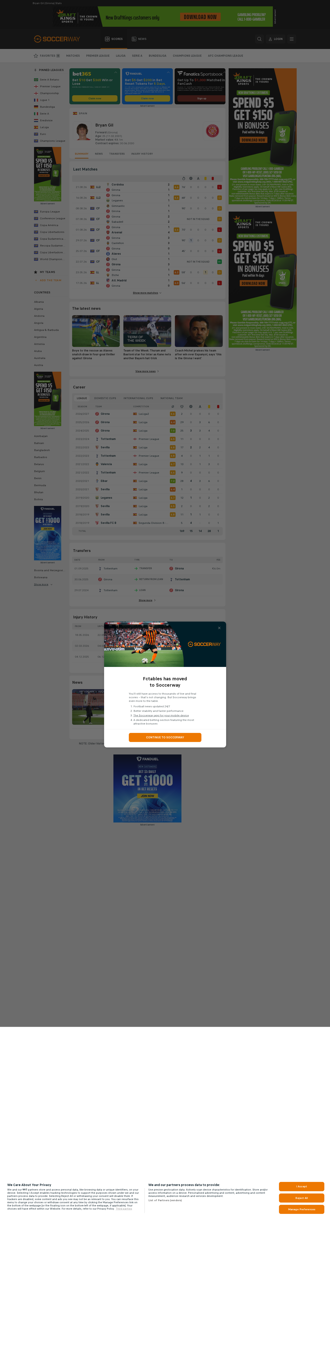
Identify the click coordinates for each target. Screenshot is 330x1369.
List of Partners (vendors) (165, 1200)
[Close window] (219, 628)
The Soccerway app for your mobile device (161, 715)
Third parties (124, 1208)
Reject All (301, 1198)
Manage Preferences (301, 1209)
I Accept (301, 1186)
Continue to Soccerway (165, 737)
